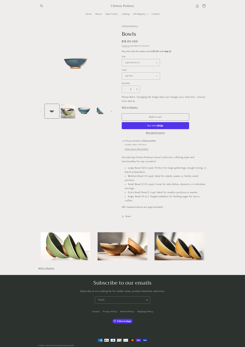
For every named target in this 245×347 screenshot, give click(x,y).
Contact (96, 311)
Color (124, 70)
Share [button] (128, 216)
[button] (41, 6)
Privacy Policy (110, 311)
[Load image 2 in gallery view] (68, 111)
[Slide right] (111, 111)
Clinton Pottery (51, 345)
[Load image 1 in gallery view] (52, 111)
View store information (136, 149)
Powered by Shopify (66, 345)
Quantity (126, 83)
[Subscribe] (146, 300)
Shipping (125, 46)
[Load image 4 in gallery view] (100, 111)
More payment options (155, 133)
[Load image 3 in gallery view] (84, 111)
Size (124, 57)
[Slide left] (41, 111)
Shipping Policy (145, 311)
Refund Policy (127, 311)
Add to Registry (130, 107)
